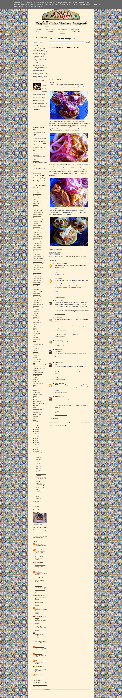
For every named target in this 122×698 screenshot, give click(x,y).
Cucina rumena (36, 284)
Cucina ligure (36, 251)
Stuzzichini (35, 398)
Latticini (35, 335)
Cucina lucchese (36, 254)
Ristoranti (35, 381)
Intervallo (35, 333)
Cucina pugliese (36, 280)
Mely (56, 278)
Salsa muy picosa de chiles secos (40, 628)
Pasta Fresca (35, 352)
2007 (36, 506)
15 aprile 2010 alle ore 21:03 (60, 379)
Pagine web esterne (37, 344)
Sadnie (56, 383)
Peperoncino (36, 355)
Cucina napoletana (37, 269)
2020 (36, 429)
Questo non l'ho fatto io (38, 368)
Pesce (34, 357)
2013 (36, 445)
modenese (41, 51)
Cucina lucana (36, 252)
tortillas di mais (65, 121)
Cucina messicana (37, 263)
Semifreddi (35, 392)
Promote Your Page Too (38, 42)
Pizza (34, 363)
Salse (34, 386)
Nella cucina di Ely (39, 647)
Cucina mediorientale (38, 260)
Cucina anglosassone (37, 214)
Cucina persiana (36, 276)
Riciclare (35, 375)
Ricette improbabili (37, 374)
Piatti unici (35, 361)
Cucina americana (37, 212)
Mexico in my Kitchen (40, 640)
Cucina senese (36, 289)
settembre (38, 459)
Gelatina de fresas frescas (41, 472)
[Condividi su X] (55, 254)
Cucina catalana (36, 221)
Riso (34, 377)
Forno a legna (36, 322)
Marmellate (35, 339)
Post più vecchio (85, 422)
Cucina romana (36, 282)
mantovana (35, 51)
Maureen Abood (39, 557)
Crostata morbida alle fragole (41, 573)
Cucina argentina (37, 216)
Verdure (35, 416)
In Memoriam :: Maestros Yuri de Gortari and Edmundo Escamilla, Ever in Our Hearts (41, 589)
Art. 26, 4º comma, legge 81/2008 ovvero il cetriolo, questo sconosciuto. (40, 669)
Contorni (35, 206)
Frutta (34, 326)
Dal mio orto (36, 311)
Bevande (35, 195)
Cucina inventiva (37, 243)
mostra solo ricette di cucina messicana (64, 47)
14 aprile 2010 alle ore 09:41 (60, 345)
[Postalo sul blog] (52, 254)
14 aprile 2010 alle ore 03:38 (60, 297)
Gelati (34, 330)
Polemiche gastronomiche (39, 364)
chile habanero (66, 125)
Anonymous (36, 155)
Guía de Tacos (36, 534)
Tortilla (34, 407)
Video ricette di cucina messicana (75, 30)
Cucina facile (36, 232)
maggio (38, 468)
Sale (34, 385)
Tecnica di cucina (37, 401)
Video (34, 420)
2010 (36, 451)
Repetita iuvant (36, 370)
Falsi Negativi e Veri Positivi (41, 604)
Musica (34, 341)
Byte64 (34, 135)
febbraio (38, 496)
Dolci (34, 315)
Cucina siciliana (36, 291)
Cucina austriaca (36, 217)
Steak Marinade (38, 558)
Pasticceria (35, 353)
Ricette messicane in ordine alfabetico (62, 31)
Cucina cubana (36, 225)
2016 (36, 438)
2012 (36, 447)
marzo (37, 494)
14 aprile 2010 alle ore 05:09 (60, 314)
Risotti (34, 379)
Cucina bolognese (37, 219)
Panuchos (38, 481)
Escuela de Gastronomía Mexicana (38, 532)
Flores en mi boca (39, 662)
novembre (38, 455)
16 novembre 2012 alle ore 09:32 (61, 415)
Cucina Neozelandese (38, 271)
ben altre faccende (42, 106)
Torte (34, 405)
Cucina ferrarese (36, 234)
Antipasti (35, 192)
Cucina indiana (36, 241)
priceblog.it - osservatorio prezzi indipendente (40, 685)
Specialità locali (36, 394)
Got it (106, 4)
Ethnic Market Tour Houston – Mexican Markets (41, 642)
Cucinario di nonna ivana (41, 633)
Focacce (35, 319)
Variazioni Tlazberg (37, 412)
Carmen (57, 301)
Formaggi (35, 320)
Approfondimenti (37, 194)
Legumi (35, 337)
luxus (56, 317)
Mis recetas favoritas (40, 595)
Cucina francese (36, 238)
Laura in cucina (38, 572)
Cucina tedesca (36, 296)
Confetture (35, 205)
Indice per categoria (38, 30)
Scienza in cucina (37, 388)
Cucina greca (36, 240)
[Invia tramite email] (50, 254)
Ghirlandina (35, 62)
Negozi (34, 342)
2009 (36, 501)
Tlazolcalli (35, 39)
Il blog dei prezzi (39, 666)
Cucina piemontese (37, 278)
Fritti (34, 324)
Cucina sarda (36, 287)
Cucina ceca (35, 223)
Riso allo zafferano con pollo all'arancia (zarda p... (41, 478)
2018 (36, 434)
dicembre (38, 452)
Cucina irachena (36, 245)
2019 (36, 431)
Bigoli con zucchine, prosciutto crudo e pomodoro (41, 635)
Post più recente (53, 422)
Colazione (35, 203)
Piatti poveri (36, 359)
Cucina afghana (36, 210)
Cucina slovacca (36, 293)
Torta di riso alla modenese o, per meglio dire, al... (40, 484)
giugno (37, 466)
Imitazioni (35, 331)
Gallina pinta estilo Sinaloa (40, 490)
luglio (37, 463)
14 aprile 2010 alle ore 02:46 (60, 274)
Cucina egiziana (36, 229)
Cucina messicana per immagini (40, 530)
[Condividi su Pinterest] (59, 254)
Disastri (34, 313)
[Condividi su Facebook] (57, 254)
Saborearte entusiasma (40, 661)
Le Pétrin (37, 608)
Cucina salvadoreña (37, 285)
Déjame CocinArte (39, 674)
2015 (36, 440)
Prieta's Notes (38, 654)
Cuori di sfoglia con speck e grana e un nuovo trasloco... (41, 649)
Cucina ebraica (36, 227)
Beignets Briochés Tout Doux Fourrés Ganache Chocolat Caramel (41, 611)
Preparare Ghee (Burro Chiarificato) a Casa (40, 551)
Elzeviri (35, 317)
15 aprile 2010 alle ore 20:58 (60, 359)
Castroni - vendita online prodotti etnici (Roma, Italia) (39, 178)
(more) (34, 134)
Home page (69, 422)
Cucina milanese (36, 265)
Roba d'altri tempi (37, 383)
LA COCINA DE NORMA (39, 578)
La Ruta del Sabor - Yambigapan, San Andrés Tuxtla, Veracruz (40, 621)
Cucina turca (36, 302)
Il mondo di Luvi (39, 544)
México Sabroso (39, 562)
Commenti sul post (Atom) (61, 425)
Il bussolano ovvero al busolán (41, 474)
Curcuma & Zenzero (40, 550)
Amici (34, 190)
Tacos (34, 399)
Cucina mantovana (37, 256)
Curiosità (35, 309)
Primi (34, 366)
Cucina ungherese (37, 304)
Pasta (34, 350)
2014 (36, 442)
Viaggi (34, 418)
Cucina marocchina (37, 258)
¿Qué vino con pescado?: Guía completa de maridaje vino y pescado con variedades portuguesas (40, 565)
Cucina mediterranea (37, 262)
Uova (34, 410)
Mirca (34, 140)
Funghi (34, 328)
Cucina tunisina (36, 300)
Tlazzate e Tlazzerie (37, 403)
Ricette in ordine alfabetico (50, 30)
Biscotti (34, 197)
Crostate (35, 208)
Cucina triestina (36, 298)
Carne (34, 199)
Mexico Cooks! (38, 586)
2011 (36, 449)
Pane (34, 346)
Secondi (35, 390)
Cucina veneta (36, 306)
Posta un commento (54, 418)
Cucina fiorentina (37, 236)
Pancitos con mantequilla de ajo (41, 597)
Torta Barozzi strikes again (41, 487)
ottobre (37, 457)
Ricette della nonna (37, 372)
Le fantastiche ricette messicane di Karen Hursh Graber (40, 537)
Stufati (34, 396)
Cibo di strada (36, 201)
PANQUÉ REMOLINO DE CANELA (41, 581)
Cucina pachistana (37, 273)
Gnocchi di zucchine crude (40, 545)
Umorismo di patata (37, 409)
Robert (34, 129)
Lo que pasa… (59, 263)
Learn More (98, 4)
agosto (37, 461)
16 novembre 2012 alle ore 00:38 (61, 392)
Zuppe (34, 421)
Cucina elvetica (36, 230)
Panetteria (35, 348)
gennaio (38, 498)
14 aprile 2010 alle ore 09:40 (60, 336)
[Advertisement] (69, 64)
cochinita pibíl (69, 84)
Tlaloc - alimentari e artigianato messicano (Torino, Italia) (40, 181)
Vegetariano (35, 414)
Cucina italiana (36, 247)
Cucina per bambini (37, 274)
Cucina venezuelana (37, 307)
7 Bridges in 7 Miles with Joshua (40, 656)
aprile (37, 470)
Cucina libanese (36, 249)
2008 (36, 504)
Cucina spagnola (36, 295)
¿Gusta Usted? (38, 626)
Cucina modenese (37, 267)
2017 (36, 436)
